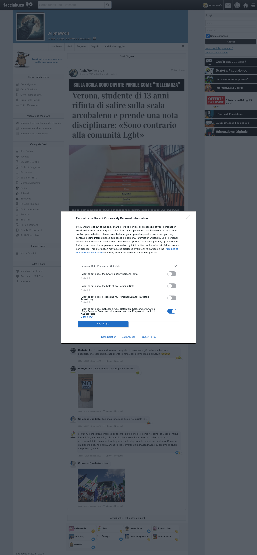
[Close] (189, 218)
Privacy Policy (148, 336)
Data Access (128, 336)
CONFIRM (103, 324)
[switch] (171, 273)
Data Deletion (108, 336)
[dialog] (128, 277)
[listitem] (128, 266)
